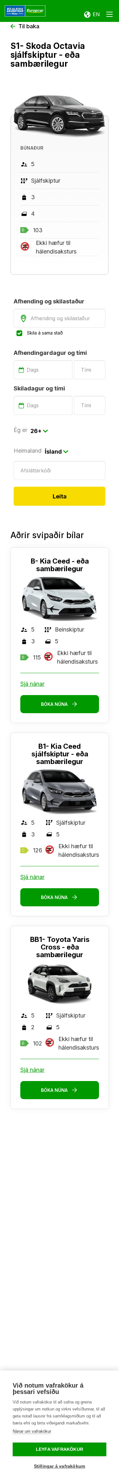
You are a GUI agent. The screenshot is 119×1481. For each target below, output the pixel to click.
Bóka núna (54, 704)
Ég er (20, 430)
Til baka (28, 26)
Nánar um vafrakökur (32, 1431)
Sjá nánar (32, 683)
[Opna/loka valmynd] (109, 15)
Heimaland (28, 450)
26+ (36, 431)
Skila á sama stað (45, 332)
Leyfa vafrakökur (59, 1449)
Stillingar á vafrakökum (59, 1466)
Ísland (53, 451)
